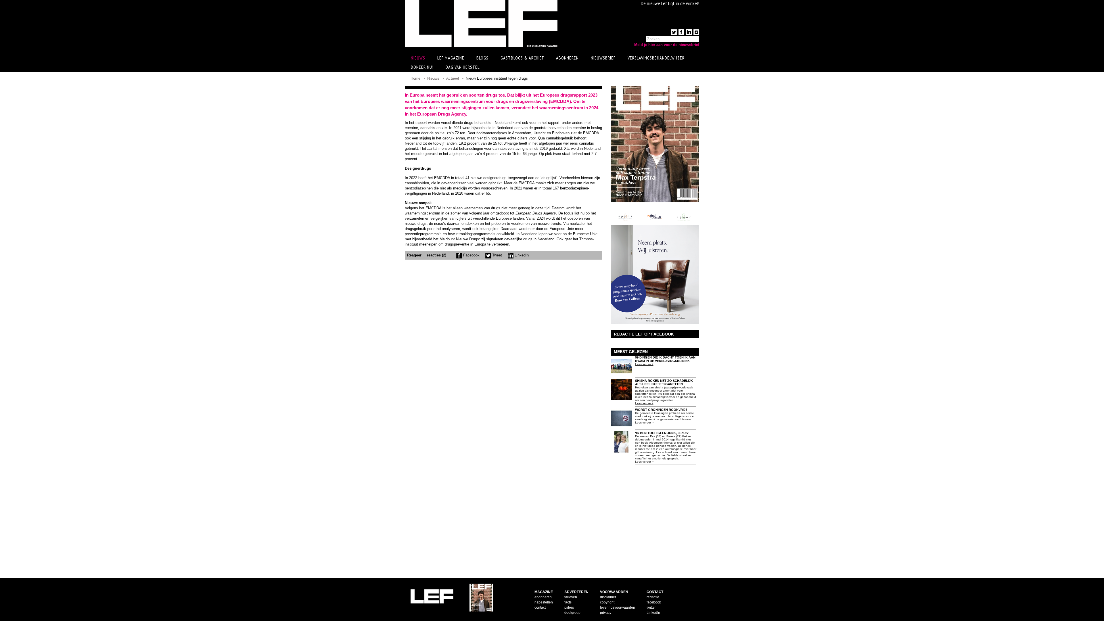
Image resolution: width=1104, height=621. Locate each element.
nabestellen (543, 602)
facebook (654, 602)
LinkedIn (521, 255)
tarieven (570, 597)
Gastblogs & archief (522, 58)
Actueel (452, 78)
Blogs (482, 58)
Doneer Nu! (422, 67)
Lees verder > (644, 364)
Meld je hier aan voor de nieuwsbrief (666, 45)
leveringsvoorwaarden (617, 607)
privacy (605, 613)
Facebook (471, 255)
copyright (607, 602)
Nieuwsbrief (603, 58)
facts (568, 602)
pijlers (569, 607)
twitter (651, 607)
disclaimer (608, 597)
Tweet (496, 255)
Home (415, 78)
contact (540, 607)
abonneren (543, 597)
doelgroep (572, 613)
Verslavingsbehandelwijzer (656, 58)
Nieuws (433, 78)
